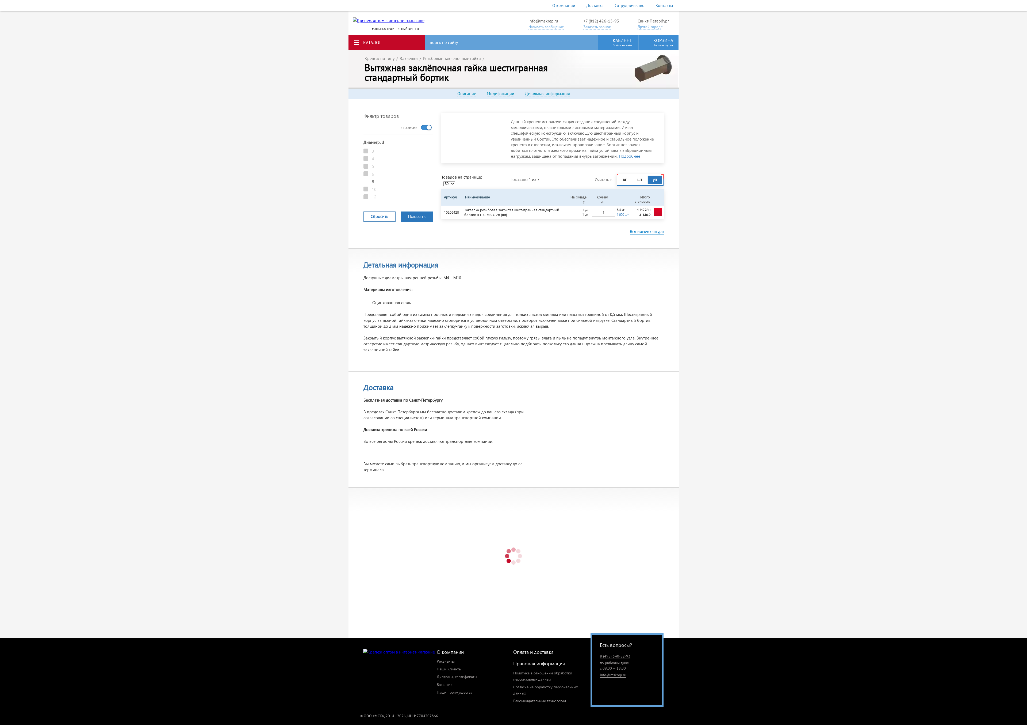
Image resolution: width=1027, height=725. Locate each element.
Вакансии (445, 684)
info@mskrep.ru (543, 21)
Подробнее (629, 156)
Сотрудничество (630, 5)
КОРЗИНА (663, 42)
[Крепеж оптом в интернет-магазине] (399, 652)
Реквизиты (446, 661)
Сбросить (379, 216)
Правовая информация (539, 663)
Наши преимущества (454, 692)
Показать (417, 216)
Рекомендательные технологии (539, 700)
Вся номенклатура (647, 231)
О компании (563, 5)
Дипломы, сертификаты (457, 676)
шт (639, 179)
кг (625, 179)
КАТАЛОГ (372, 43)
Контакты (664, 5)
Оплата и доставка (533, 651)
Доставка (595, 5)
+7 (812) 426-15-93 (601, 21)
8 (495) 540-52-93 (615, 656)
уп (655, 179)
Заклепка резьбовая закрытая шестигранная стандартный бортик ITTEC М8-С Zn (511, 212)
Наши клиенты (449, 668)
